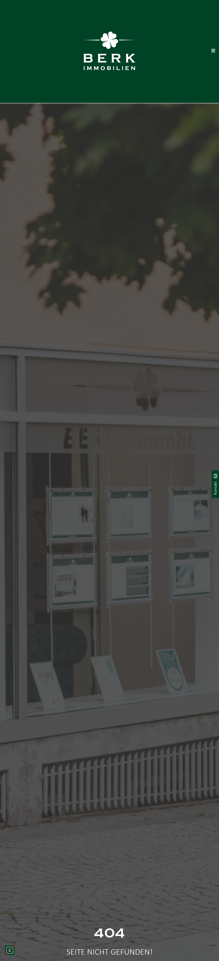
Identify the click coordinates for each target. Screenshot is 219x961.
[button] (10, 950)
